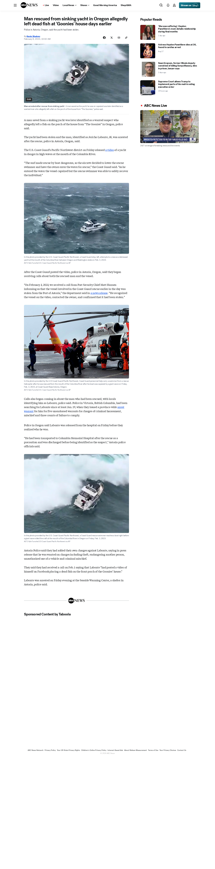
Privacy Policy (50, 750)
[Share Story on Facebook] (104, 37)
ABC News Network (35, 750)
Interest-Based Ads (115, 750)
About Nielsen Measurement (135, 750)
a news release (99, 293)
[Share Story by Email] (119, 37)
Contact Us (181, 750)
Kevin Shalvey (33, 36)
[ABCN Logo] (29, 5)
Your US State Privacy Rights (68, 750)
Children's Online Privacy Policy (93, 750)
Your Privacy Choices (167, 750)
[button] (15, 5)
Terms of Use (153, 750)
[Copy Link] (126, 37)
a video (109, 150)
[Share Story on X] (111, 37)
